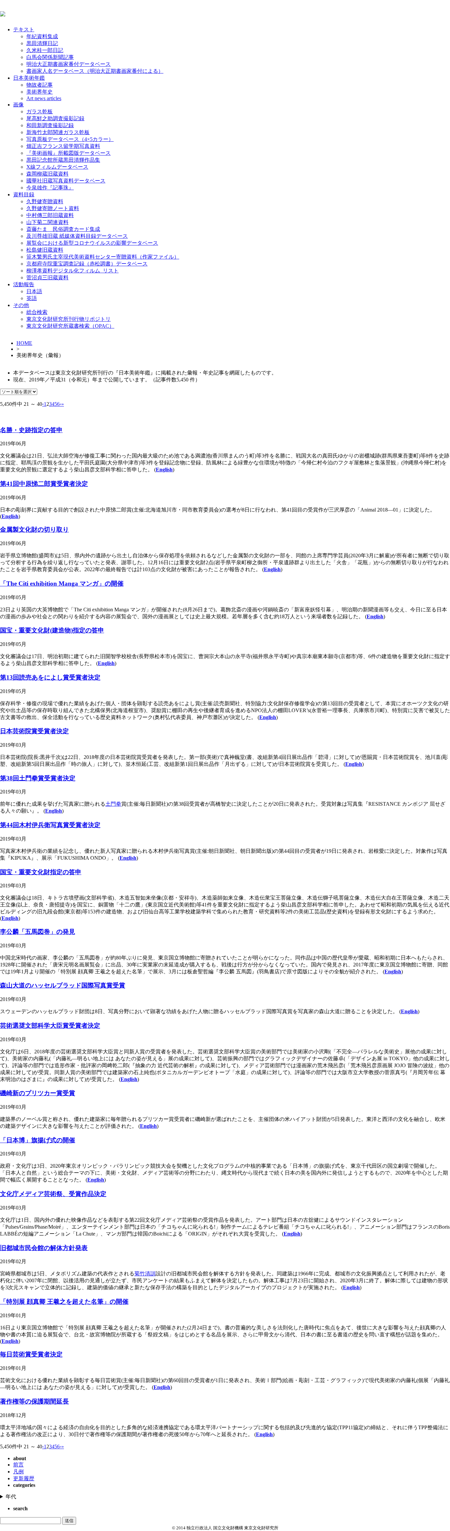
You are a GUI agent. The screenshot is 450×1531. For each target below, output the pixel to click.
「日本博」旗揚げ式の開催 (37, 1140)
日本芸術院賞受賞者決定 (34, 731)
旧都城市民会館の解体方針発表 (44, 1247)
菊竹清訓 (144, 1273)
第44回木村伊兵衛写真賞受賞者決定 (50, 824)
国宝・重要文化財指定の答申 (40, 872)
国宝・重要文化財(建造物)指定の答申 (52, 630)
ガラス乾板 (39, 111)
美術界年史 (39, 92)
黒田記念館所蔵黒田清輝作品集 (63, 160)
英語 (31, 298)
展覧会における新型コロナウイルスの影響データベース (92, 243)
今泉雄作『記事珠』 (50, 187)
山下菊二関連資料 (47, 222)
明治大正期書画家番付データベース (68, 64)
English (164, 469)
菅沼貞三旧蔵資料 (47, 277)
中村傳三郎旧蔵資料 (50, 215)
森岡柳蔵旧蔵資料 (47, 174)
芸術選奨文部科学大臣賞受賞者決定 (50, 1025)
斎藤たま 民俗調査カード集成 (63, 229)
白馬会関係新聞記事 (50, 57)
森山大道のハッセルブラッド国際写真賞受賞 (62, 985)
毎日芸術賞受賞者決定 (31, 1354)
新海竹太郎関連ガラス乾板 (58, 132)
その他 (21, 305)
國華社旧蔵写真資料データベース (65, 180)
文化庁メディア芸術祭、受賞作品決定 (53, 1193)
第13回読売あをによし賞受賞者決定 (50, 677)
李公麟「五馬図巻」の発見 (37, 931)
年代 (11, 1496)
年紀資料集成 (42, 36)
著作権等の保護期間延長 (34, 1401)
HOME (24, 343)
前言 (18, 1464)
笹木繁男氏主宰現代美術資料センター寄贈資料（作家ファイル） (102, 257)
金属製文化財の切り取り (34, 529)
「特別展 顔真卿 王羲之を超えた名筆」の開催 (64, 1301)
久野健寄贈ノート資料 (52, 208)
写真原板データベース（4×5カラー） (70, 139)
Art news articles (43, 98)
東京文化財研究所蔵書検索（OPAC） (70, 326)
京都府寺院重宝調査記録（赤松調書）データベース (87, 263)
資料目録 (23, 194)
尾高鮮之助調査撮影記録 (55, 118)
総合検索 (36, 312)
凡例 (18, 1471)
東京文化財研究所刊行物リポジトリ (68, 319)
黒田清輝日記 (42, 43)
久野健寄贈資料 (44, 201)
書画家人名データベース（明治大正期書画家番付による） (94, 71)
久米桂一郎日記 (44, 50)
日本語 (34, 291)
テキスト (23, 29)
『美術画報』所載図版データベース (68, 153)
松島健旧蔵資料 (44, 250)
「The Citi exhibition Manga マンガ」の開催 (62, 583)
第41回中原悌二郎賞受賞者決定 (44, 483)
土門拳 (113, 804)
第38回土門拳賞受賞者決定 (37, 778)
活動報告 (23, 284)
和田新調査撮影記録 (50, 125)
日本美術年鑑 (29, 78)
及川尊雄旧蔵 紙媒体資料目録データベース (77, 236)
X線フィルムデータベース (57, 167)
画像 (18, 104)
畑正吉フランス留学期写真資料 (63, 146)
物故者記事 (39, 85)
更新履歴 (23, 1478)
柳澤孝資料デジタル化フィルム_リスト (72, 270)
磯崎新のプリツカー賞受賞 (37, 1093)
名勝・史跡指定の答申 (31, 430)
